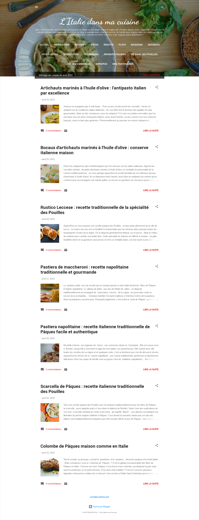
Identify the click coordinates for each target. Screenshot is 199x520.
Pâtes (94, 44)
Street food (71, 54)
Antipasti (80, 44)
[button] (157, 87)
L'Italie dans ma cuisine (99, 21)
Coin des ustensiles (78, 64)
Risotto (108, 44)
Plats (122, 44)
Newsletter (61, 44)
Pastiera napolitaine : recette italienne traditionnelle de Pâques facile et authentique (95, 329)
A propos (101, 64)
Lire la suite (151, 130)
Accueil (44, 44)
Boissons (137, 44)
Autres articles (99, 497)
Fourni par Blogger (101, 506)
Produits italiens (115, 54)
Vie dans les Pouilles (144, 54)
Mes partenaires (122, 64)
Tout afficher (151, 75)
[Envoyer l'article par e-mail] (65, 131)
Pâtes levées (50, 54)
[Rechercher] (162, 8)
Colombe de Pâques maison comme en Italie (84, 446)
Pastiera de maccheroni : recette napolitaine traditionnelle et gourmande (84, 269)
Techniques (91, 54)
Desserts (154, 44)
